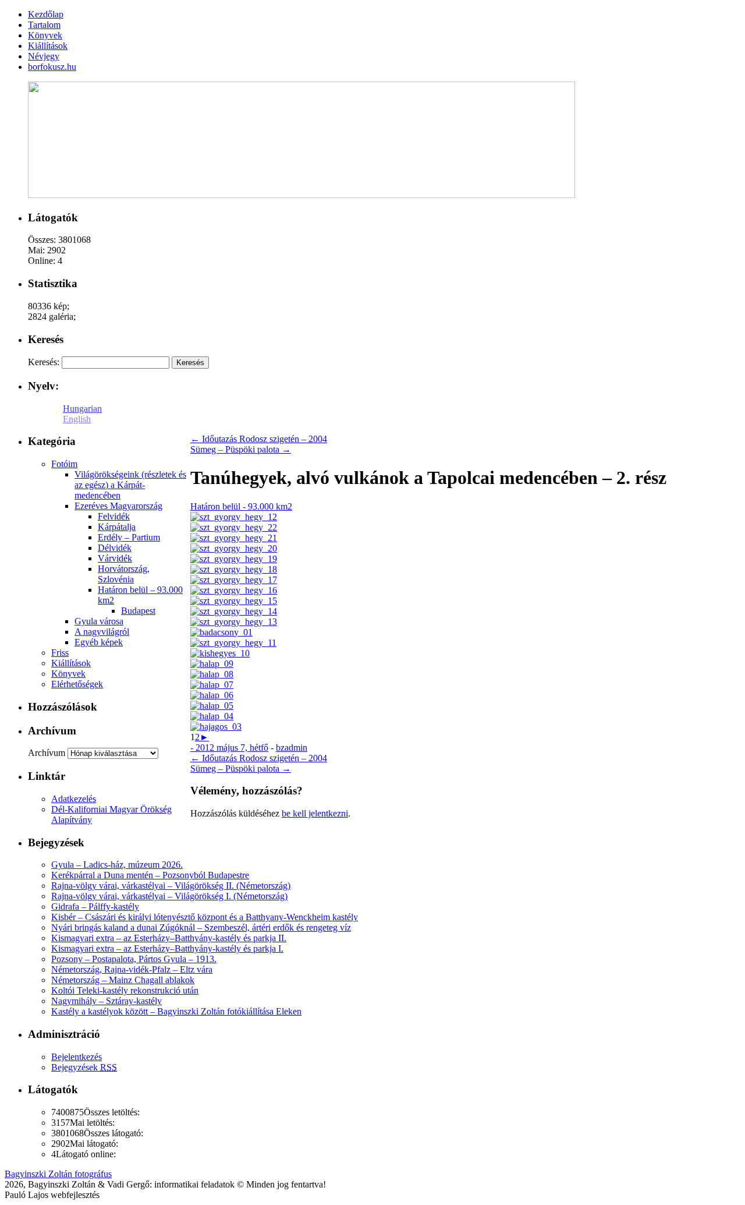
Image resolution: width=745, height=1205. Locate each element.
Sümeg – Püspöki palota (240, 449)
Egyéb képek (98, 642)
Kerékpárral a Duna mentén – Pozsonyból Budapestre (150, 875)
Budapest (138, 611)
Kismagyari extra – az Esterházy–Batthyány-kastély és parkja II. (168, 938)
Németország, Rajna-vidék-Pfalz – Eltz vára (131, 969)
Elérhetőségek (77, 684)
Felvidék (114, 516)
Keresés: (43, 362)
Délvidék (115, 548)
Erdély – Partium (129, 537)
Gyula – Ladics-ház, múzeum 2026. (117, 865)
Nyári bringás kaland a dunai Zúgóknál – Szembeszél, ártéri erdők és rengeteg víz (201, 927)
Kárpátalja (117, 527)
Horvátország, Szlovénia (124, 574)
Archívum (46, 753)
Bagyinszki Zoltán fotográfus (58, 1174)
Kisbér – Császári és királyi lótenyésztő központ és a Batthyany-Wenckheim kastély (204, 917)
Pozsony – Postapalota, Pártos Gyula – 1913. (134, 959)
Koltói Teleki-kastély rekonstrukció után (124, 990)
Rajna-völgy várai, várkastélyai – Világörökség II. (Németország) (170, 886)
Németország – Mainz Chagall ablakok (122, 980)
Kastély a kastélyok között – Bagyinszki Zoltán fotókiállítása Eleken (176, 1011)
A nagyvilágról (101, 632)
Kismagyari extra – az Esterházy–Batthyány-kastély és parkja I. (167, 948)
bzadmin (291, 747)
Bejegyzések (84, 1067)
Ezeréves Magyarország (118, 506)
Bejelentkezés (76, 1057)
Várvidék (115, 558)
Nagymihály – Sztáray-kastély (106, 1001)
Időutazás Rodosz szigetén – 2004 (258, 439)
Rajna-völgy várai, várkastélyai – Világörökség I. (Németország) (169, 896)
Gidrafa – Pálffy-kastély (95, 906)
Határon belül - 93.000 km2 (241, 506)
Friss (60, 653)
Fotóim (64, 464)
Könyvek (68, 674)
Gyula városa (98, 621)
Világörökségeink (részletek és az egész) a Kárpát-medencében (130, 484)
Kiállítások (71, 663)
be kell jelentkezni (315, 813)
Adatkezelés (73, 799)
